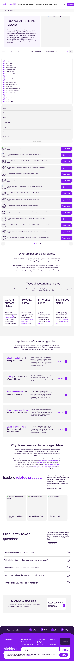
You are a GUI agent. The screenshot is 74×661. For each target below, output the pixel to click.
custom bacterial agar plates (52, 464)
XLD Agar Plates (8, 99)
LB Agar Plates (8, 63)
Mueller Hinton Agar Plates (11, 78)
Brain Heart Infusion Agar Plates (12, 61)
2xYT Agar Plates (9, 101)
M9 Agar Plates (8, 65)
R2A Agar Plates (8, 86)
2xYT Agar (60, 378)
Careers (52, 642)
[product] (31, 149)
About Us (52, 639)
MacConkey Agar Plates (10, 67)
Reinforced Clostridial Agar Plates (12, 88)
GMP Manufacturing (27, 644)
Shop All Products (26, 639)
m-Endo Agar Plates (9, 71)
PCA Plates (60, 429)
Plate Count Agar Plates (10, 82)
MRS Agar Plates (9, 75)
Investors (53, 644)
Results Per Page (50, 51)
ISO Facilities (41, 639)
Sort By (31, 51)
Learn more (28, 655)
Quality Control (41, 642)
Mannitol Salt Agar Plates (10, 69)
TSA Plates (60, 361)
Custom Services (26, 642)
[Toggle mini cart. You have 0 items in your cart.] (62, 5)
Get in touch (52, 543)
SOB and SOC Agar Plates (11, 92)
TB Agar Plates (8, 94)
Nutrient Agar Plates (9, 80)
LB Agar (61, 394)
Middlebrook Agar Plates (10, 73)
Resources (40, 644)
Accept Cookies (64, 655)
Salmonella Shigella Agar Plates (11, 90)
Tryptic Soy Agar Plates (10, 97)
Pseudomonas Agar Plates (11, 84)
